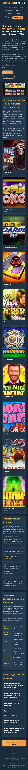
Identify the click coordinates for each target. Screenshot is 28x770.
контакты (7, 7)
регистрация (17, 17)
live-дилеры (11, 13)
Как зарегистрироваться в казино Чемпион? (13, 722)
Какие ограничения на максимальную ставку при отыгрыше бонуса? (13, 685)
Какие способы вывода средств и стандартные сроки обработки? (12, 695)
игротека (18, 13)
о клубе (21, 7)
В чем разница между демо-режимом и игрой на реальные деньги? (14, 730)
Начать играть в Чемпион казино (14, 743)
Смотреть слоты (8, 77)
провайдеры (9, 10)
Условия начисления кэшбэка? (11, 704)
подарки (14, 7)
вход (8, 17)
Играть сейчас (7, 72)
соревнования (18, 10)
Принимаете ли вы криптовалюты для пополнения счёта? (11, 713)
